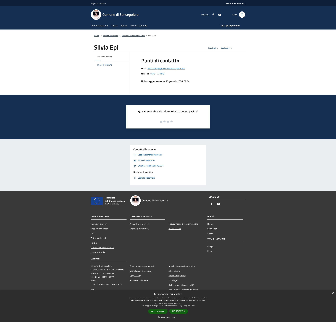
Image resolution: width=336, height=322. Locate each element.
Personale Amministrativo (102, 247)
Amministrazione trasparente (182, 266)
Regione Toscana (98, 3)
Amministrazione (110, 35)
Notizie (210, 224)
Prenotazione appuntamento (142, 266)
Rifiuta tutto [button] (178, 311)
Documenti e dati (98, 252)
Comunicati (212, 228)
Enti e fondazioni (98, 238)
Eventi (210, 251)
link (193, 306)
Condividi (212, 48)
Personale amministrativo (133, 35)
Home (96, 35)
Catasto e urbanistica (139, 228)
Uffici (93, 233)
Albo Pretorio (174, 270)
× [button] (333, 293)
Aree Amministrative (100, 228)
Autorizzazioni (175, 228)
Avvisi (210, 233)
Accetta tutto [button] (157, 311)
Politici (94, 242)
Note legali (173, 280)
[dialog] (168, 306)
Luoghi (210, 246)
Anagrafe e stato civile (140, 224)
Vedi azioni (225, 48)
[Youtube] (218, 14)
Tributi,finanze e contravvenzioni (183, 223)
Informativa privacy (177, 275)
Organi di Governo (99, 224)
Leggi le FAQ (135, 275)
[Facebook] (212, 14)
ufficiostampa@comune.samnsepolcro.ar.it (166, 68)
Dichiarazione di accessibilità (181, 285)
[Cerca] (242, 14)
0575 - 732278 (157, 73)
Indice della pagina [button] (104, 56)
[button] (168, 317)
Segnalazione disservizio (140, 270)
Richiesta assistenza (139, 280)
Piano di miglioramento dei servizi (184, 289)
